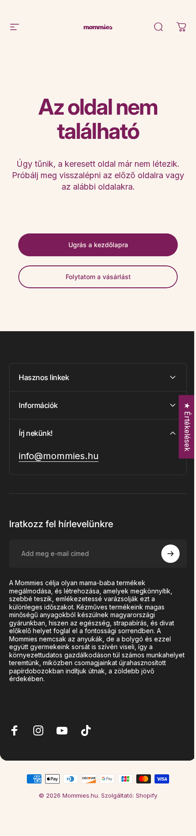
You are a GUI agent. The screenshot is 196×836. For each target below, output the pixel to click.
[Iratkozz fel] (164, 554)
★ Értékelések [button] (180, 426)
